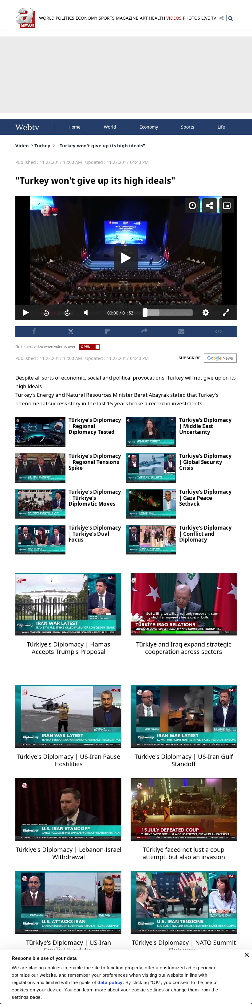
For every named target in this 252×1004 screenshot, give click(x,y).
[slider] (171, 996)
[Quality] (217, 996)
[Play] (126, 502)
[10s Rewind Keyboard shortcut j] (34, 996)
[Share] (225, 9)
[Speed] (207, 9)
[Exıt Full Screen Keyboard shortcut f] (240, 996)
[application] (126, 502)
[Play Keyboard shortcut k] (11, 996)
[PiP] (242, 9)
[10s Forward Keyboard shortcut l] (57, 996)
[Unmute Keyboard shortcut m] (80, 996)
